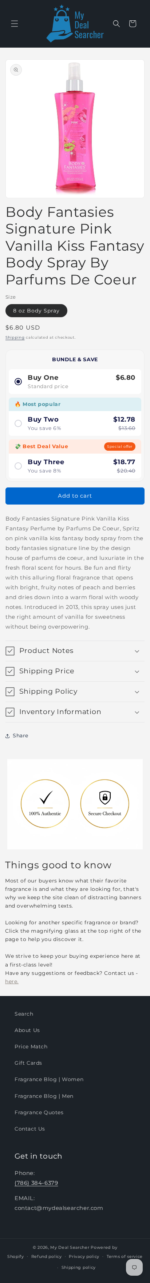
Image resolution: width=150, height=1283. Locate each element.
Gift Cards (28, 1063)
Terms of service (125, 1256)
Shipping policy (79, 1267)
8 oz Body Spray (36, 310)
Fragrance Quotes (39, 1112)
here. (12, 981)
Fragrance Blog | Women (49, 1079)
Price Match (31, 1046)
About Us (27, 1030)
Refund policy (46, 1256)
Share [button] (20, 735)
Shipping (15, 337)
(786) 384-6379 (36, 1182)
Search (24, 1014)
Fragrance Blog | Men (44, 1096)
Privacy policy (84, 1256)
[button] (15, 24)
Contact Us (30, 1128)
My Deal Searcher (69, 1247)
